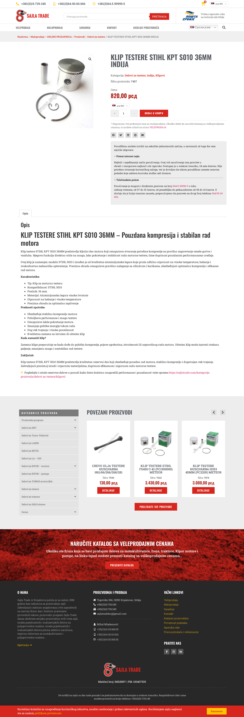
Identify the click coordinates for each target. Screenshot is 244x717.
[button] (90, 59)
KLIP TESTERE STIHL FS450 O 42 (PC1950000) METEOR (108, 469)
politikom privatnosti (48, 713)
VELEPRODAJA (157, 127)
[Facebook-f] (166, 651)
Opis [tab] (25, 213)
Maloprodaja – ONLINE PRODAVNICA (51, 36)
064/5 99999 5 (180, 186)
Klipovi (160, 75)
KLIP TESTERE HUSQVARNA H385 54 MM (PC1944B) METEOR (203, 469)
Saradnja (84, 28)
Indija (150, 75)
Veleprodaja (23, 28)
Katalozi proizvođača (146, 28)
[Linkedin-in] (180, 651)
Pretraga (159, 16)
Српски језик (202, 27)
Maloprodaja (55, 28)
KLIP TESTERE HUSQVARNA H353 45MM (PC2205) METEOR (156, 469)
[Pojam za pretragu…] (224, 27)
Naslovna (22, 36)
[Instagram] (173, 651)
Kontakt (112, 28)
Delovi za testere (96, 36)
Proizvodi (79, 36)
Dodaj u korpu (154, 113)
